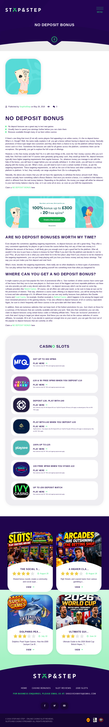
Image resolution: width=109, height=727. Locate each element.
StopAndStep (25, 107)
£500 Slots (82, 688)
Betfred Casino (60, 297)
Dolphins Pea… (30, 632)
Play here (38, 363)
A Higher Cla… (79, 569)
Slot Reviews (63, 688)
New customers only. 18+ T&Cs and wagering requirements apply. (49, 365)
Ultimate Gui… (79, 632)
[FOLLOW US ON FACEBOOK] (45, 705)
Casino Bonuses (41, 688)
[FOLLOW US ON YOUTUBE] (64, 705)
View (28, 587)
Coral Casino (20, 297)
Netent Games (30, 289)
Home (24, 688)
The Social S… (30, 569)
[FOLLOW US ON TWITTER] (54, 705)
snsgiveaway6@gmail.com (81, 694)
